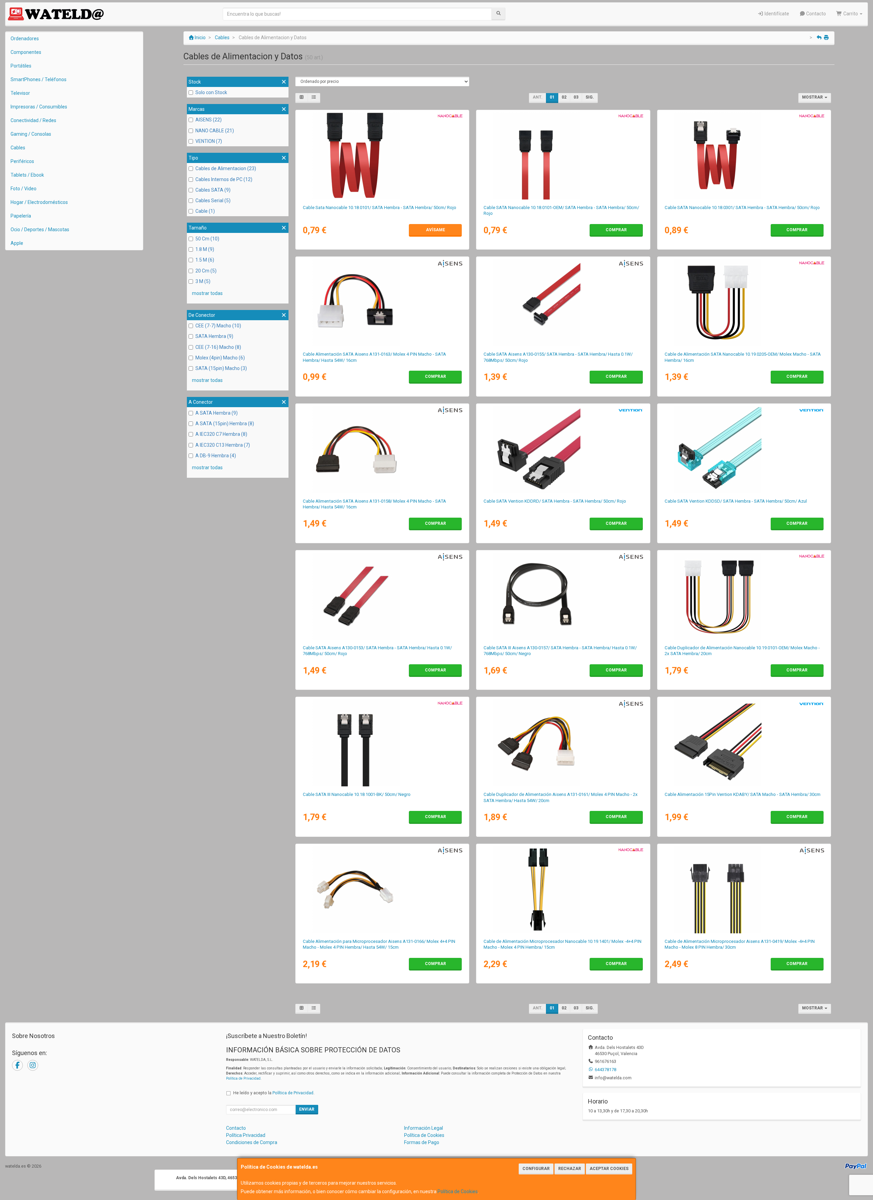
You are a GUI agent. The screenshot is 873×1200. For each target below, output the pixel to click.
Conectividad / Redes (33, 120)
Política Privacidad (245, 1135)
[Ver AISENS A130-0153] (382, 596)
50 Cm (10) (207, 238)
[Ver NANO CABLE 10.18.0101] (382, 155)
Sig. (590, 97)
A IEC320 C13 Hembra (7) (222, 445)
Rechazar (569, 1168)
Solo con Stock (211, 92)
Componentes (26, 52)
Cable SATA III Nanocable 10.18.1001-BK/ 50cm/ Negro (357, 794)
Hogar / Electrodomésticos (39, 202)
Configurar (536, 1168)
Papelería (21, 216)
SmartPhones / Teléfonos (38, 79)
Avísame (435, 229)
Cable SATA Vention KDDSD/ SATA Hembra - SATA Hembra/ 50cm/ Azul (736, 501)
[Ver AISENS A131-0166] (382, 889)
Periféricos (22, 161)
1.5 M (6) (204, 260)
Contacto (815, 13)
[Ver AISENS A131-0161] (563, 742)
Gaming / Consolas (31, 134)
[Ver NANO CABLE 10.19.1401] (563, 889)
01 (552, 97)
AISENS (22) (208, 119)
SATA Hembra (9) (214, 336)
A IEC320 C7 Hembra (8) (221, 434)
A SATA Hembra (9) (216, 413)
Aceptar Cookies (609, 1168)
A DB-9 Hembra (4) (215, 455)
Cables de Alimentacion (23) (225, 168)
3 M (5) (202, 281)
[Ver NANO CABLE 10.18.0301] (744, 155)
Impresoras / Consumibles (39, 106)
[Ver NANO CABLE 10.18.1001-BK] (382, 742)
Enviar (306, 1109)
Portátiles (21, 66)
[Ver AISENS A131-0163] (382, 302)
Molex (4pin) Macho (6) (220, 357)
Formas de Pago (421, 1142)
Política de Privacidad (243, 1078)
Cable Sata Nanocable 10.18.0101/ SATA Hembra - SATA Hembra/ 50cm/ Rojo (379, 207)
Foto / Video (23, 188)
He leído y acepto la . (273, 1092)
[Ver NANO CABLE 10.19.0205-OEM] (744, 302)
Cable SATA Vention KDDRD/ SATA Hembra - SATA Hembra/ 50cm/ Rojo (555, 501)
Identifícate (776, 13)
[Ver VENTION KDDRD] (563, 449)
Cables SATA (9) (213, 190)
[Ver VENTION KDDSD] (744, 449)
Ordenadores (25, 38)
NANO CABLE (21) (214, 130)
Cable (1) (205, 211)
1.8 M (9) (204, 249)
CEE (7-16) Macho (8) (218, 347)
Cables (18, 147)
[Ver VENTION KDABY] (744, 742)
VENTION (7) (208, 141)
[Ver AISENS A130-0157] (563, 596)
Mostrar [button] (813, 97)
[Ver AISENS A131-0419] (744, 889)
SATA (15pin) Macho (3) (221, 368)
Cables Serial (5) (213, 200)
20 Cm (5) (206, 270)
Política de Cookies (458, 1191)
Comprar (616, 229)
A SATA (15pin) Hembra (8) (224, 423)
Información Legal (423, 1128)
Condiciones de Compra (251, 1142)
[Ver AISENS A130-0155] (563, 302)
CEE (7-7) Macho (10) (218, 325)
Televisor (20, 93)
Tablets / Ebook (27, 175)
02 (564, 97)
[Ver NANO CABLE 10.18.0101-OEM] (563, 155)
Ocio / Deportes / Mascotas (40, 229)
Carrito (850, 13)
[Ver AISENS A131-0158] (382, 449)
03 (576, 97)
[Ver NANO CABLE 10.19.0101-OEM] (744, 596)
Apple (17, 243)
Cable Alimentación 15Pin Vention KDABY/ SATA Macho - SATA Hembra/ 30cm (742, 794)
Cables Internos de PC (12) (223, 179)
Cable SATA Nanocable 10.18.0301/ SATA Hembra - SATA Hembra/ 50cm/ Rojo (742, 207)
